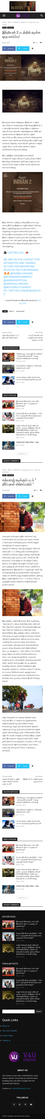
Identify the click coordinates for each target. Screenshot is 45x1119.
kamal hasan (20, 311)
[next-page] (7, 388)
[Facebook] (14, 1104)
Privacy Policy (7, 1036)
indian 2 (11, 311)
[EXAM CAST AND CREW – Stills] (8, 445)
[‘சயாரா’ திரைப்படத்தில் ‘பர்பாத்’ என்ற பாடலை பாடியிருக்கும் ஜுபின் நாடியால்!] (8, 380)
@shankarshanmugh (18, 276)
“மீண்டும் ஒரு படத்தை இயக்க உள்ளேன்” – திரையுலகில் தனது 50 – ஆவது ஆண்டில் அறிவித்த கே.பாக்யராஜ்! (29, 356)
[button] (4, 15)
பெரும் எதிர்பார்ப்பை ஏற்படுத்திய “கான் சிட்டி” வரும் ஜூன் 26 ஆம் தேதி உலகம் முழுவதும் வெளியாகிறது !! (29, 415)
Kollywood (16, 22)
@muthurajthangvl (17, 287)
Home (4, 22)
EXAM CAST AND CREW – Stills (27, 442)
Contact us (6, 1040)
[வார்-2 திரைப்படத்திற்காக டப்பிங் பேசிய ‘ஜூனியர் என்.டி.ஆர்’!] (8, 369)
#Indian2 (32, 269)
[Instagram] (19, 1104)
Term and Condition (9, 1031)
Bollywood (6, 372)
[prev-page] (3, 388)
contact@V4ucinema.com (20, 1088)
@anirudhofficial (15, 280)
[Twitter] (25, 1104)
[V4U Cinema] (22, 1056)
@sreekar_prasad (16, 283)
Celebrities (6, 360)
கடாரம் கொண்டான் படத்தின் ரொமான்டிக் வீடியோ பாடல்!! (35, 337)
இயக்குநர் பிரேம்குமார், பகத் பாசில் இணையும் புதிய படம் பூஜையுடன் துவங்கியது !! (27, 403)
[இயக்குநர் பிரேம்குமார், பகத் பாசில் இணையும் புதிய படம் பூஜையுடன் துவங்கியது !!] (8, 404)
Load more (21, 454)
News (9, 22)
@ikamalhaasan (21, 273)
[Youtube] (31, 1104)
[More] (32, 48)
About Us (5, 1026)
